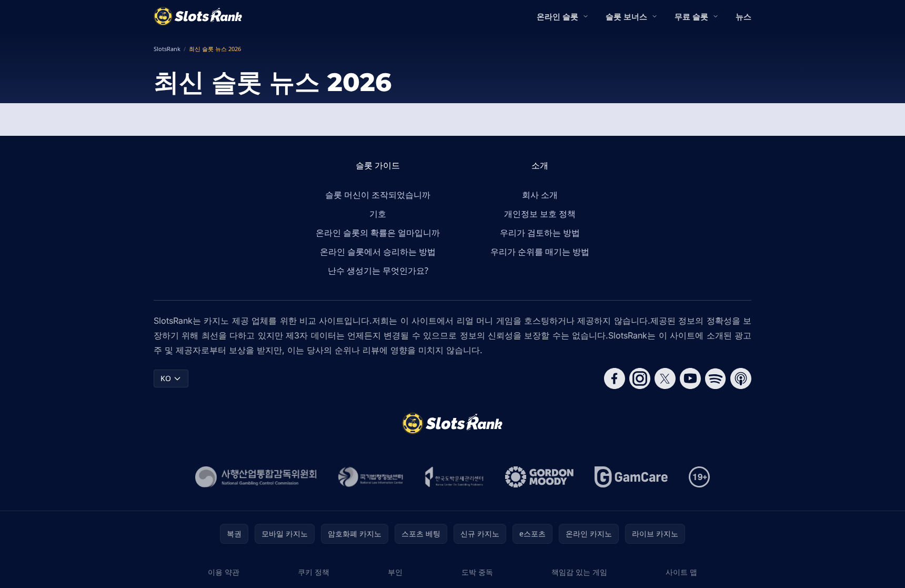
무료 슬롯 (691, 16)
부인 (395, 572)
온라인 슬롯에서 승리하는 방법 (378, 251)
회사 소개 (540, 195)
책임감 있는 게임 (579, 572)
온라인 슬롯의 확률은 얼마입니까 (378, 232)
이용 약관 (223, 572)
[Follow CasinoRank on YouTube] (690, 378)
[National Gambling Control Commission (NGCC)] (256, 476)
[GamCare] (631, 476)
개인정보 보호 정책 (540, 214)
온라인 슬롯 (557, 16)
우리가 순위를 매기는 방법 (539, 251)
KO (165, 378)
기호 (377, 214)
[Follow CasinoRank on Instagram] (639, 378)
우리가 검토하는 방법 (540, 232)
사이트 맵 (681, 572)
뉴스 (743, 16)
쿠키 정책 (313, 572)
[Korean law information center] (371, 476)
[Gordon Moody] (539, 476)
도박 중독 (477, 572)
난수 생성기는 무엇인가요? (378, 270)
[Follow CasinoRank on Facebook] (614, 378)
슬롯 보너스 (626, 16)
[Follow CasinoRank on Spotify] (715, 378)
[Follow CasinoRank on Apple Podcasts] (740, 378)
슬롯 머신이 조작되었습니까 (377, 195)
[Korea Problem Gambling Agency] (454, 476)
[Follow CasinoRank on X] (665, 378)
